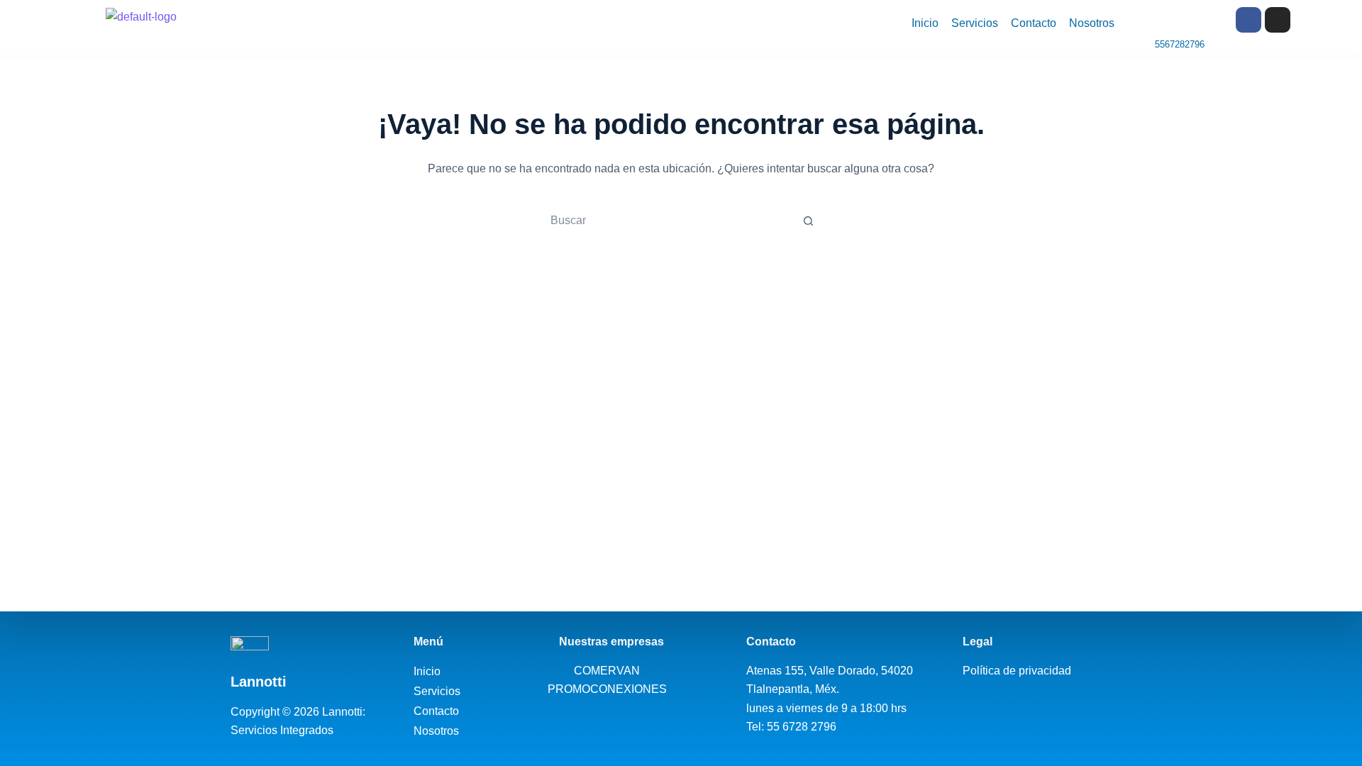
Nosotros (1091, 23)
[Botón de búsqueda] (808, 220)
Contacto (1033, 23)
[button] (445, 691)
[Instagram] (1277, 20)
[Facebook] (1248, 20)
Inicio (925, 23)
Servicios (974, 23)
